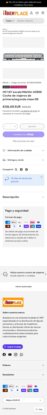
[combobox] (23, 21)
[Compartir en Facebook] (21, 169)
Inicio (5, 29)
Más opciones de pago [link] (23, 141)
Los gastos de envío (28, 111)
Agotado (32, 126)
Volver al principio (23, 286)
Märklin (6, 82)
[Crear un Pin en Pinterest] (26, 169)
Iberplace (12, 409)
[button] (37, 13)
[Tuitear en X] (16, 169)
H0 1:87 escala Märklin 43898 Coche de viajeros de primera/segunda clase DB (21, 32)
